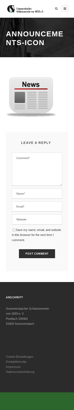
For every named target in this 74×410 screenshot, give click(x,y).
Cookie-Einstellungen (19, 356)
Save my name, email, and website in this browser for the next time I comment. (36, 235)
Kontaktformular (16, 361)
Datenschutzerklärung (20, 371)
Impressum (13, 366)
